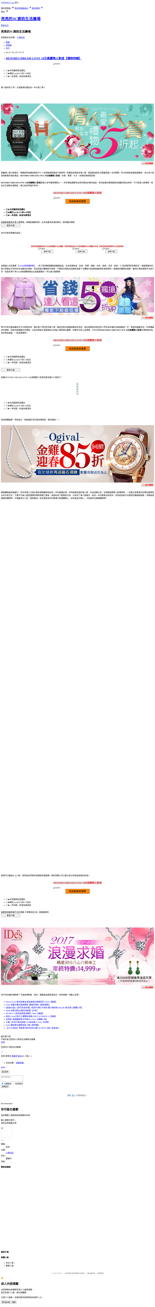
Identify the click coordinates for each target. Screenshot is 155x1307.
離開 (14, 1302)
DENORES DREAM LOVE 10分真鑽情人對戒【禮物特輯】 (44, 58)
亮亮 (3, 1042)
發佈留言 (5, 1086)
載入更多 (5, 1072)
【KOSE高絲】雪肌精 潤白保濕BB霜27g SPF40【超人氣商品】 (33, 1028)
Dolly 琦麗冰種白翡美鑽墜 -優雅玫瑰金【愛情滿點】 (28, 1005)
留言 (20, 1056)
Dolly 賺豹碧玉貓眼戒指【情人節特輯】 (23, 1025)
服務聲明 (100, 1273)
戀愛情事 (20, 1063)
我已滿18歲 (6, 1302)
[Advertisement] (77, 1207)
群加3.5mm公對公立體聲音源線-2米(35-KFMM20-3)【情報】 (31, 1016)
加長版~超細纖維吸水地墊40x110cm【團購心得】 (27, 1019)
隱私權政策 (91, 1273)
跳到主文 (5, 25)
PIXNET (59, 1273)
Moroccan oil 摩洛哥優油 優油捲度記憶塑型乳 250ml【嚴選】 (31, 1002)
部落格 (9, 45)
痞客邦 (14, 1056)
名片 (8, 48)
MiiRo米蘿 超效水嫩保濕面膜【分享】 (22, 1010)
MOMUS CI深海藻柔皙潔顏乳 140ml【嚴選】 (25, 1013)
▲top (3, 1067)
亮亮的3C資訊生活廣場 (21, 19)
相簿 (8, 42)
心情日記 (21, 37)
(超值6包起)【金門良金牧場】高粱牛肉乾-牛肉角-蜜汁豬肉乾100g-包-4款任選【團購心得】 (44, 1008)
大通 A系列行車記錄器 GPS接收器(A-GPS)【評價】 (28, 1022)
